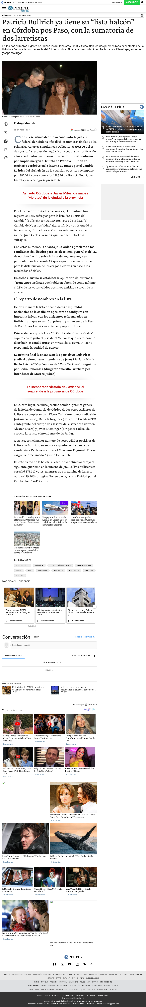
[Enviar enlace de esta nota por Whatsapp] (5, 141)
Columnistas (17, 974)
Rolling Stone (84, 986)
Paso (30, 570)
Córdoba (93, 974)
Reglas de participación (97, 990)
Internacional (59, 974)
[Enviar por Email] (5, 149)
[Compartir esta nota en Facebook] (5, 124)
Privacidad (73, 990)
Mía (88, 982)
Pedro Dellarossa (84, 565)
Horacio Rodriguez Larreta (60, 565)
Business (113, 974)
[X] (62, 964)
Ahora (7, 974)
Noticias (50, 978)
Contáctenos (61, 990)
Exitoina (66, 978)
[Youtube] (69, 964)
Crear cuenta (89, 637)
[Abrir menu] (3, 9)
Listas (18, 570)
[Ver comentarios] (141, 16)
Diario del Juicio (92, 978)
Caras (58, 978)
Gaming (75, 978)
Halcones (89, 570)
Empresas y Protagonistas (130, 974)
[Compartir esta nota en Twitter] (5, 132)
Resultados (58, 570)
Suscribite (132, 2)
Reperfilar (103, 974)
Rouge (82, 982)
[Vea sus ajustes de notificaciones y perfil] (142, 2)
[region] (49, 671)
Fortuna (63, 982)
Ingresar (117, 2)
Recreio (107, 986)
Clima (69, 974)
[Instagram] (77, 964)
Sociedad (47, 974)
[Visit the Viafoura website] (91, 704)
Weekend (53, 982)
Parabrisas (73, 982)
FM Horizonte (106, 982)
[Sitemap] (91, 964)
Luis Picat (39, 565)
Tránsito (113, 990)
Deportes (78, 974)
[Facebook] (54, 964)
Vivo (82, 978)
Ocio (85, 974)
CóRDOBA (7, 15)
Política (28, 974)
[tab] (13, 656)
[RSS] (84, 964)
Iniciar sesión (78, 637)
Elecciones (42, 570)
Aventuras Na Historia (66, 986)
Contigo (51, 986)
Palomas (20, 575)
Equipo (83, 990)
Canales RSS (34, 990)
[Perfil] (73, 958)
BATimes (95, 982)
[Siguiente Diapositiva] (94, 606)
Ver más (136, 177)
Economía (37, 974)
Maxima (115, 986)
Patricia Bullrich (22, 565)
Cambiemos (74, 570)
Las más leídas (113, 107)
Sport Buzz (97, 986)
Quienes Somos (47, 990)
